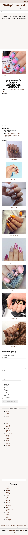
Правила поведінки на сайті (18, 525)
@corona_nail (14, 346)
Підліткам (8, 430)
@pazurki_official (14, 235)
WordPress (23, 530)
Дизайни (8, 416)
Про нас (3, 527)
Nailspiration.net (14, 5)
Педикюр (8, 431)
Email (4, 375)
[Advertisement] (14, 34)
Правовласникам (11, 527)
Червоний (8, 443)
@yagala (4, 75)
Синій (7, 437)
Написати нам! (5, 525)
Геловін (8, 414)
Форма (7, 440)
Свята (7, 435)
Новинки (8, 426)
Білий (7, 411)
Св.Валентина (9, 433)
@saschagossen (14, 318)
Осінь (7, 428)
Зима (7, 421)
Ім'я (3, 370)
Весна (7, 413)
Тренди (8, 438)
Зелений (8, 420)
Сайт (3, 379)
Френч (7, 442)
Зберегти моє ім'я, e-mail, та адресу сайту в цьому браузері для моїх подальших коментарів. (7, 391)
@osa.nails (14, 159)
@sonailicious (14, 179)
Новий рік (8, 425)
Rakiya (13, 532)
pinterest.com (14, 207)
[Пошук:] (14, 11)
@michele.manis (14, 263)
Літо (7, 423)
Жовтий (8, 418)
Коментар (5, 357)
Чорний (8, 445)
